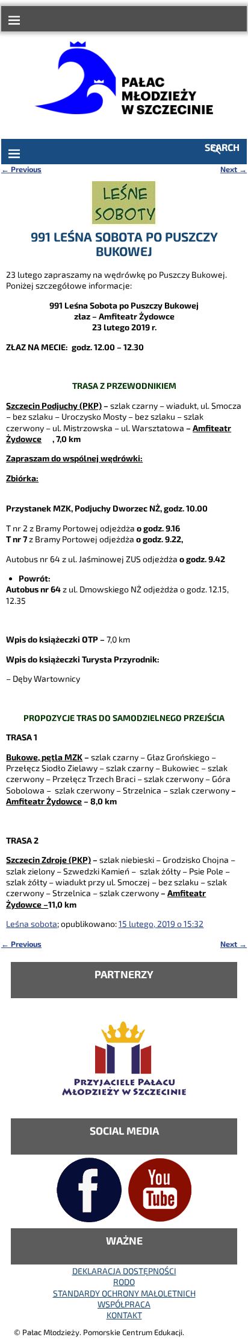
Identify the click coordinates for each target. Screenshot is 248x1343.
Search (222, 147)
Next (233, 169)
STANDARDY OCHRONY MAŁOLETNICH (124, 1293)
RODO (124, 1282)
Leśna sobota (31, 923)
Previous (21, 169)
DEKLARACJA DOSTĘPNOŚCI (124, 1271)
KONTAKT (124, 1315)
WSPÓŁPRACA (124, 1304)
